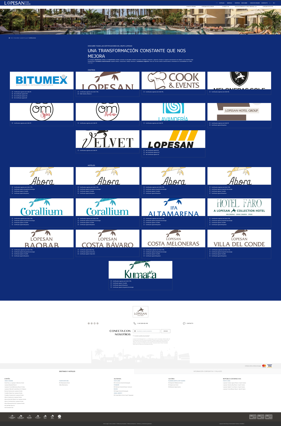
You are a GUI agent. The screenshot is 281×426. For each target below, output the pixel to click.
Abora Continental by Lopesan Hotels (14, 401)
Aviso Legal (105, 423)
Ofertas (237, 3)
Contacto (264, 3)
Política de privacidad (121, 423)
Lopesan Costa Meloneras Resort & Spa (15, 387)
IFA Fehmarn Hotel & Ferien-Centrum (123, 387)
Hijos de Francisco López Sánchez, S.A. (246, 6)
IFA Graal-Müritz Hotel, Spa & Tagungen (123, 395)
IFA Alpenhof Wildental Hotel (175, 383)
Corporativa (16, 38)
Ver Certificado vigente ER (20, 98)
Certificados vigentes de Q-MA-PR (22, 92)
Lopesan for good (268, 6)
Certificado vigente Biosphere (219, 125)
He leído (142, 335)
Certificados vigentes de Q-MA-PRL (154, 92)
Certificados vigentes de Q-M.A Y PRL (89, 92)
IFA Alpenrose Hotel (173, 385)
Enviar (166, 331)
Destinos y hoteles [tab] (67, 371)
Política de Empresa (131, 423)
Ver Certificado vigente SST (21, 93)
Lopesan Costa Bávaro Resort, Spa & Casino (234, 389)
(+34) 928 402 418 (142, 323)
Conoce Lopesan (191, 6)
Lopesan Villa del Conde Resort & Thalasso (15, 389)
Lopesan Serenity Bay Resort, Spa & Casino (234, 385)
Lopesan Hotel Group (208, 6)
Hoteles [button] (221, 3)
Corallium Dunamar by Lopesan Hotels (14, 395)
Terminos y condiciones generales (144, 423)
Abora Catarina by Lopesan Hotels (13, 397)
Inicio (11, 38)
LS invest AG (225, 6)
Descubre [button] (244, 3)
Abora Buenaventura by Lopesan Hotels (14, 403)
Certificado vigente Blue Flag (87, 249)
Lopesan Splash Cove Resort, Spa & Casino (234, 387)
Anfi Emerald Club (9, 407)
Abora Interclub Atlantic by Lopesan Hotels (15, 399)
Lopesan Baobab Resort (11, 385)
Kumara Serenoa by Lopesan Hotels (13, 391)
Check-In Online (255, 3)
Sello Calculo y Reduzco (86, 93)
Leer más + (90, 63)
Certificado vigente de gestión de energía (24, 189)
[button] (270, 3)
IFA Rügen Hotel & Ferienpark (121, 391)
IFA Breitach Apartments (174, 387)
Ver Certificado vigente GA (20, 96)
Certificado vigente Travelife (21, 191)
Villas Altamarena (63, 385)
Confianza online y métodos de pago (253, 365)
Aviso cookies (112, 423)
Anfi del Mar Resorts (10, 405)
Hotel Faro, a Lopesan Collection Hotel (14, 383)
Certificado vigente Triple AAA (87, 254)
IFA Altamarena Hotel (64, 383)
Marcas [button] (229, 3)
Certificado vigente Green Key (87, 252)
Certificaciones (32, 38)
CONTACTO (190, 323)
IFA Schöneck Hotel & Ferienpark (122, 383)
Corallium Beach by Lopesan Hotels (13, 393)
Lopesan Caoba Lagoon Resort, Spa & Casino (234, 383)
